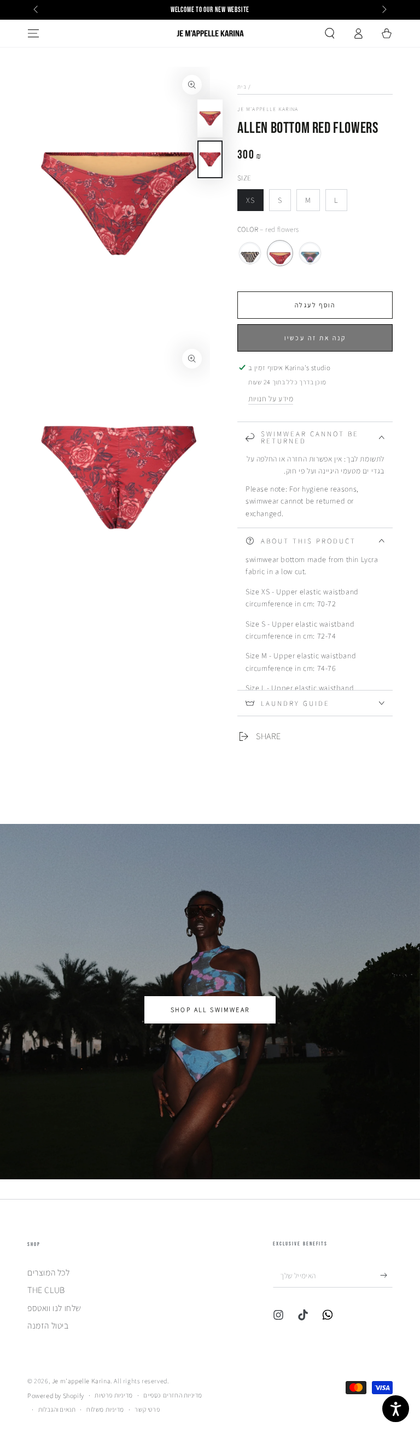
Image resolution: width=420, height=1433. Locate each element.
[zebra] (249, 253)
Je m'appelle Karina (268, 109)
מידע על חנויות (270, 398)
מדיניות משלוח (105, 1409)
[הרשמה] (386, 1275)
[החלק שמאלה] (36, 10)
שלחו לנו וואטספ (54, 1308)
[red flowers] (280, 253)
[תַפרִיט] (33, 33)
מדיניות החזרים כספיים (172, 1395)
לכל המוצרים (48, 1272)
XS (255, 203)
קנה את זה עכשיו (315, 338)
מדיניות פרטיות (113, 1395)
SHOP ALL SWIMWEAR (210, 1009)
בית (242, 86)
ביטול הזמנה (48, 1325)
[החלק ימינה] (383, 10)
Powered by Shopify (55, 1395)
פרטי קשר (147, 1409)
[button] (330, 33)
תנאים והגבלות (57, 1409)
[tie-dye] (310, 253)
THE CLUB (46, 1290)
